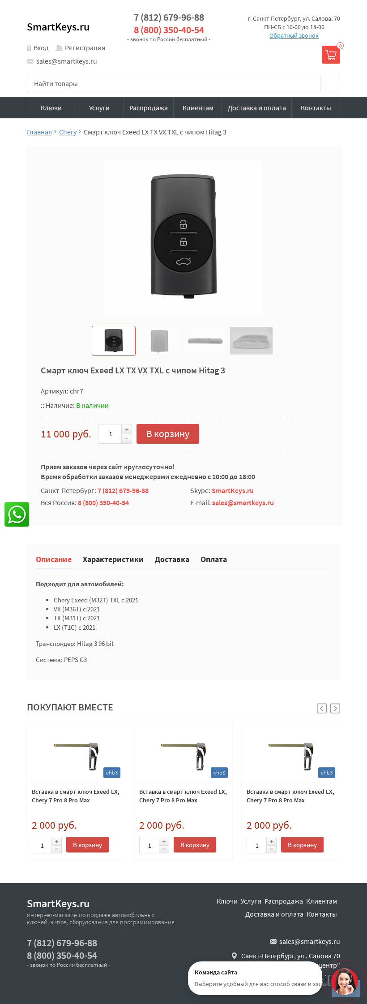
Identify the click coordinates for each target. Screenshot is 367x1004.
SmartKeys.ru (58, 27)
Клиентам (198, 107)
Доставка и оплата (257, 107)
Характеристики (113, 558)
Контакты (316, 107)
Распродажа (148, 107)
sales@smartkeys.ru (66, 60)
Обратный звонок (294, 35)
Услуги (99, 107)
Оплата (214, 558)
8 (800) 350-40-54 (169, 30)
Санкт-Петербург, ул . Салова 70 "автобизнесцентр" (290, 960)
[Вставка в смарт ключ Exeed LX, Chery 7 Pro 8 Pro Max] (76, 753)
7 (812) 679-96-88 (169, 17)
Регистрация (85, 47)
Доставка (172, 558)
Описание (54, 558)
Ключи (51, 107)
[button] (335, 708)
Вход (41, 47)
